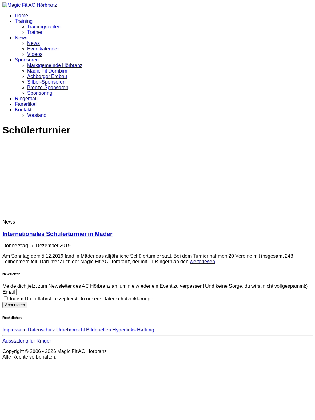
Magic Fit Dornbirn (47, 70)
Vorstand (36, 115)
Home (21, 15)
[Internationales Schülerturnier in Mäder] (52, 216)
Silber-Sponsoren (46, 82)
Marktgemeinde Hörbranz (54, 65)
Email (8, 292)
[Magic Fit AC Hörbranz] (29, 5)
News (21, 37)
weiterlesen (202, 261)
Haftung (145, 329)
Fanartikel (26, 104)
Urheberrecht (70, 329)
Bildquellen (98, 329)
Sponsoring (39, 93)
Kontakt (23, 109)
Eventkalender (43, 48)
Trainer (34, 32)
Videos (34, 54)
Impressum (14, 329)
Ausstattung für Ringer (26, 340)
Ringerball (26, 98)
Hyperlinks (124, 329)
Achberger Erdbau (47, 76)
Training (24, 21)
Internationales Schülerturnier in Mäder (57, 234)
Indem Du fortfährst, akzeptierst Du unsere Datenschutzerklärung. (80, 298)
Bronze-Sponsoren (47, 87)
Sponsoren (27, 59)
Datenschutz (41, 329)
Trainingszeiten (44, 26)
